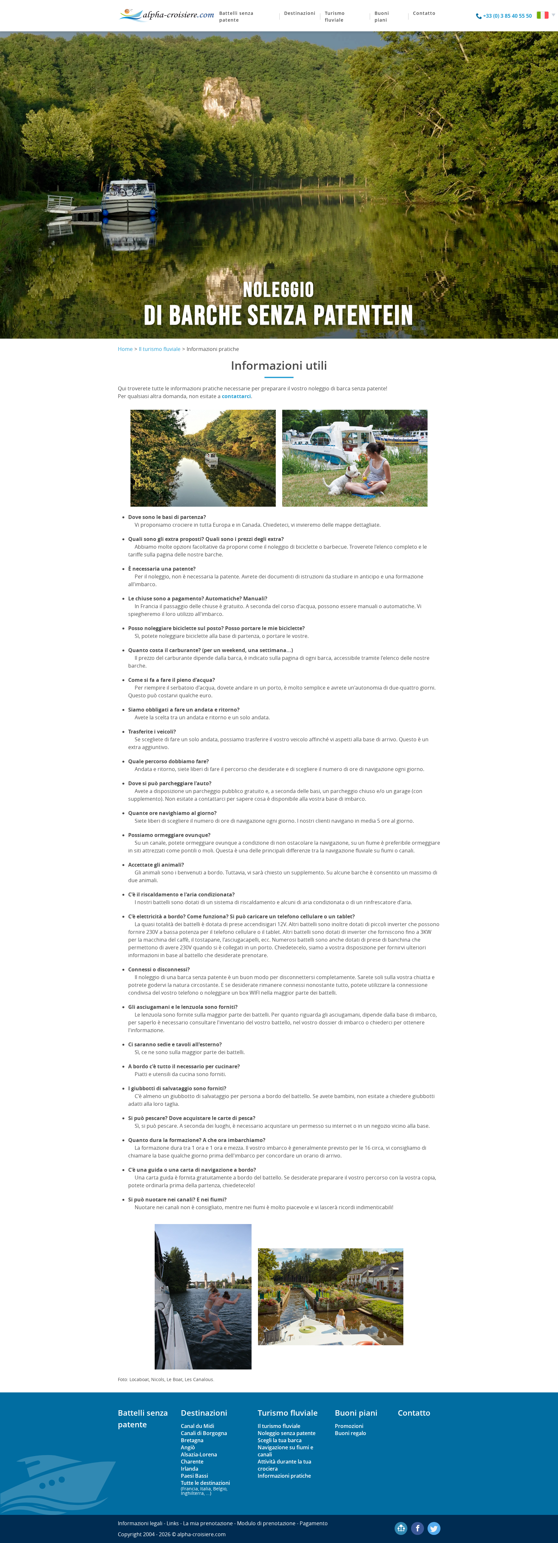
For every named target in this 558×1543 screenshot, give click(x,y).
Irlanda (189, 1468)
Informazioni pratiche (284, 1475)
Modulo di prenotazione (266, 1523)
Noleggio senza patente (286, 1433)
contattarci (236, 396)
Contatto (424, 13)
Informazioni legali (140, 1523)
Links (173, 1523)
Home (125, 349)
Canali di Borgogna (204, 1433)
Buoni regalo (350, 1433)
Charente (192, 1461)
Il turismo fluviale (160, 349)
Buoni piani (382, 16)
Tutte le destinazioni (205, 1487)
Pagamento (314, 1523)
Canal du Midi (197, 1426)
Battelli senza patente (236, 16)
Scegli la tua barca (280, 1440)
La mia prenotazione (208, 1523)
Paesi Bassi (194, 1475)
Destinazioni (299, 13)
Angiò (188, 1447)
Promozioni (349, 1426)
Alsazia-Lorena (199, 1454)
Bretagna (192, 1440)
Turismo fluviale (335, 16)
